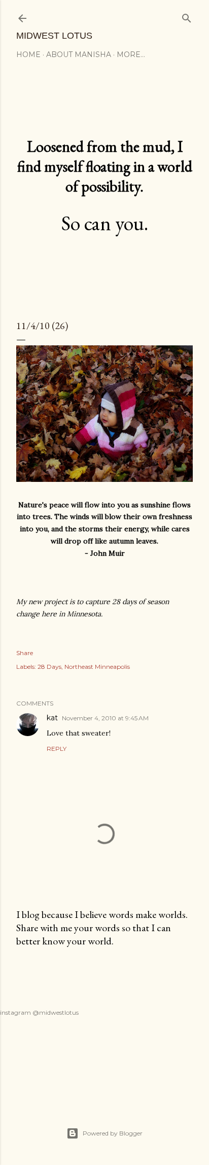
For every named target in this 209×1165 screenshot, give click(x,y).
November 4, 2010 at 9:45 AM (105, 718)
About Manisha (78, 54)
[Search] (187, 16)
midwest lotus (54, 36)
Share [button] (24, 653)
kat (52, 717)
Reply (56, 748)
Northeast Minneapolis (97, 666)
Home (28, 54)
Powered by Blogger (113, 1133)
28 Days (49, 666)
